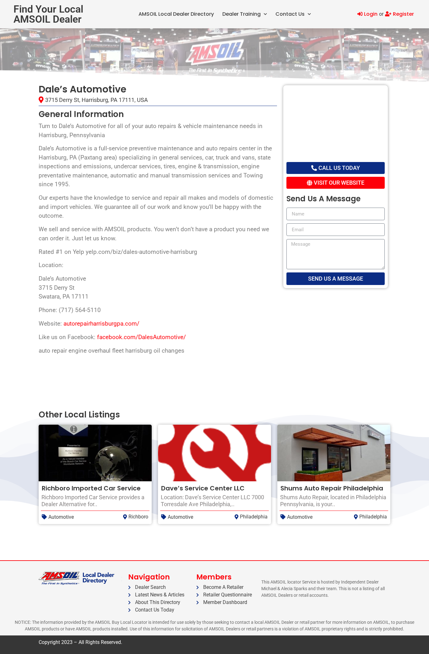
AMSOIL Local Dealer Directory (176, 14)
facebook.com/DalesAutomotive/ (141, 337)
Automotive (61, 517)
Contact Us (290, 14)
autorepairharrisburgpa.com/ (101, 323)
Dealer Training (241, 14)
